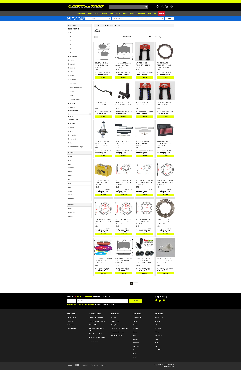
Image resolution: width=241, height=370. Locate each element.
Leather (90, 14)
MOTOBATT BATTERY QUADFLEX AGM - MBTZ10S (102, 182)
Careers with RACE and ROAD (119, 328)
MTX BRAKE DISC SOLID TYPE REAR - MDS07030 (164, 222)
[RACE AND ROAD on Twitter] (160, 300)
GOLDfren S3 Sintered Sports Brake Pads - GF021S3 (103, 65)
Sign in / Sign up (71, 317)
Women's (132, 14)
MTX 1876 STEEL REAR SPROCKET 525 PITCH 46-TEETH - (144, 222)
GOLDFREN (72, 127)
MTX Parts (73, 139)
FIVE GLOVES (158, 335)
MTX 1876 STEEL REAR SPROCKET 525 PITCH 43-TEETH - (165, 182)
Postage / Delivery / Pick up (97, 321)
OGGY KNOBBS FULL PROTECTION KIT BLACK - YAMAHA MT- (144, 261)
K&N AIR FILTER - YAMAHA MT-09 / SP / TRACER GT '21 (164, 143)
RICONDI (157, 321)
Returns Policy (71, 212)
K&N (71, 131)
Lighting (72, 96)
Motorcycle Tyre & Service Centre (96, 329)
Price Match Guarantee (117, 332)
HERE (106, 304)
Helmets (104, 14)
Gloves (112, 14)
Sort (150, 37)
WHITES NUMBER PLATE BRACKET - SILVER (142, 143)
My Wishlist (70, 325)
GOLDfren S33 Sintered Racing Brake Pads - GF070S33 (123, 261)
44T (70, 41)
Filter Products (72, 25)
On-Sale (161, 14)
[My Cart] (167, 7)
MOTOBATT (73, 135)
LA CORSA (158, 350)
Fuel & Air (73, 84)
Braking (72, 68)
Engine (72, 76)
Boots (118, 14)
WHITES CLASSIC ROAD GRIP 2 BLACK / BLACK (144, 65)
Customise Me (81, 14)
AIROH (157, 342)
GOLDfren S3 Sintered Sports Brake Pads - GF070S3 (123, 65)
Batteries (73, 64)
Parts (149, 14)
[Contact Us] (171, 8)
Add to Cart (103, 77)
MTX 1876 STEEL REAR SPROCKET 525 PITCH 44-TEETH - (103, 222)
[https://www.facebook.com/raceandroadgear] (156, 300)
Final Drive (73, 80)
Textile (97, 14)
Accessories (141, 14)
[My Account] (162, 8)
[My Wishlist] (157, 7)
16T (70, 49)
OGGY (71, 143)
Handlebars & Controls (76, 88)
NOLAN (157, 339)
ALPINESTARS (159, 317)
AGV (156, 346)
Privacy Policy (114, 325)
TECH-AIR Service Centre (96, 334)
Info (107, 74)
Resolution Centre (72, 328)
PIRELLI (157, 332)
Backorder (103, 273)
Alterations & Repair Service (97, 337)
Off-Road (125, 14)
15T (70, 53)
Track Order (70, 321)
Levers (72, 92)
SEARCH (169, 18)
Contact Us (70, 216)
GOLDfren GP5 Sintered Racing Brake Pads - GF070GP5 (103, 261)
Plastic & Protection (75, 100)
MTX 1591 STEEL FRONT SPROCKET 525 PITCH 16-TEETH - (144, 182)
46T (70, 33)
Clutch (72, 72)
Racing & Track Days (116, 335)
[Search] (146, 7)
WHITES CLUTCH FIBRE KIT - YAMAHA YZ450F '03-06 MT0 (164, 65)
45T (70, 37)
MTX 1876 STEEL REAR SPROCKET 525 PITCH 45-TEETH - (123, 222)
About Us (70, 208)
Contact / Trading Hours (96, 317)
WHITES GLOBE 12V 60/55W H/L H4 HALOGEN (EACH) (102, 143)
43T (70, 45)
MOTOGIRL (158, 328)
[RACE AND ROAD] (85, 6)
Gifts (155, 14)
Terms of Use (115, 321)
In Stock (72, 107)
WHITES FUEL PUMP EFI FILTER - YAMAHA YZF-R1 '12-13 (164, 261)
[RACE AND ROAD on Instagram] (164, 300)
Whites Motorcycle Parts (76, 147)
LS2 (156, 325)
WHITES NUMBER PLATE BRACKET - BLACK (122, 143)
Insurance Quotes (94, 341)
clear (77, 119)
